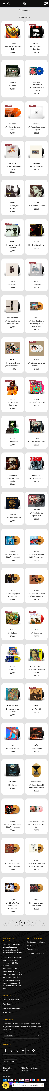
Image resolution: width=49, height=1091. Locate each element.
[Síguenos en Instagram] (17, 1050)
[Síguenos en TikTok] (28, 1050)
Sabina (12, 202)
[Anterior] (5, 923)
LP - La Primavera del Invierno (13, 167)
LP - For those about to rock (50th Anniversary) (36, 595)
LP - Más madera (12, 748)
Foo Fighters (12, 318)
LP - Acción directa (36, 478)
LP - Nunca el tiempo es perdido (36, 671)
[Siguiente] (43, 923)
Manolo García (36, 666)
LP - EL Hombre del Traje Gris (13, 246)
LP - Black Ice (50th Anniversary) (36, 904)
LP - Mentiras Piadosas (36, 206)
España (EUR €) (9, 1061)
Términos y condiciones (11, 1008)
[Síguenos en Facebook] (5, 1050)
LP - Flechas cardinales (12, 518)
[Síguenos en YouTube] (22, 1050)
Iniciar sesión (7, 1013)
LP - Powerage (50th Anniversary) (12, 595)
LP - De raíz (12, 785)
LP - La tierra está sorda (12, 479)
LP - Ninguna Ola (36, 166)
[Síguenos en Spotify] (33, 1050)
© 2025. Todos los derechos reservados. (30, 1069)
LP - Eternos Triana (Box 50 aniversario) (12, 364)
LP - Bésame (12, 86)
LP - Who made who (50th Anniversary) (12, 555)
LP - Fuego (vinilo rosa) (36, 402)
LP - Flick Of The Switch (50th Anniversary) (36, 865)
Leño (36, 706)
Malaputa (13, 782)
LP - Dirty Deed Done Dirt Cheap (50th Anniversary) (36, 323)
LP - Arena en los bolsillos (12, 710)
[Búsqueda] (8, 3)
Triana (12, 360)
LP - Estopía (12, 633)
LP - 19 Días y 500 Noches (12, 207)
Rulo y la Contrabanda (36, 83)
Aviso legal (7, 1004)
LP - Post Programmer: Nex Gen (36, 825)
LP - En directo (36, 748)
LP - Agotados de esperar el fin (36, 514)
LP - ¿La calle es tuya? (36, 442)
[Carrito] (45, 3)
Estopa (12, 399)
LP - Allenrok (12, 670)
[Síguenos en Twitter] (11, 1051)
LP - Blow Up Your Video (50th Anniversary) (12, 905)
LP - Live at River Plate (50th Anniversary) (12, 825)
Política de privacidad (11, 1000)
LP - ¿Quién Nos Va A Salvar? (12, 128)
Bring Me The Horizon (36, 821)
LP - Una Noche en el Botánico (36, 89)
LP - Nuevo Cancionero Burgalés (36, 128)
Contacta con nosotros (35, 953)
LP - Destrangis (36, 633)
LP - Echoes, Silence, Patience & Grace (12, 322)
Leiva (13, 281)
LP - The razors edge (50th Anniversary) (36, 555)
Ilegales (36, 510)
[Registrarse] (38, 1036)
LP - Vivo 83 (36, 709)
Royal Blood (36, 782)
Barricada (13, 83)
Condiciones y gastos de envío (36, 943)
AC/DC (36, 318)
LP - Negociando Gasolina (36, 48)
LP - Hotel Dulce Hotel (36, 245)
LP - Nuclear (12, 284)
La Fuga (13, 43)
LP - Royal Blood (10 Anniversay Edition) (36, 786)
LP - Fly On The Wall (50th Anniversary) (12, 865)
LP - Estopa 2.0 (12, 442)
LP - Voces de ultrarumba (13, 403)
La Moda (12, 124)
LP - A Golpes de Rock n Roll (12, 48)
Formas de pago (33, 949)
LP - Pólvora (36, 284)
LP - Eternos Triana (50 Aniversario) (36, 364)
